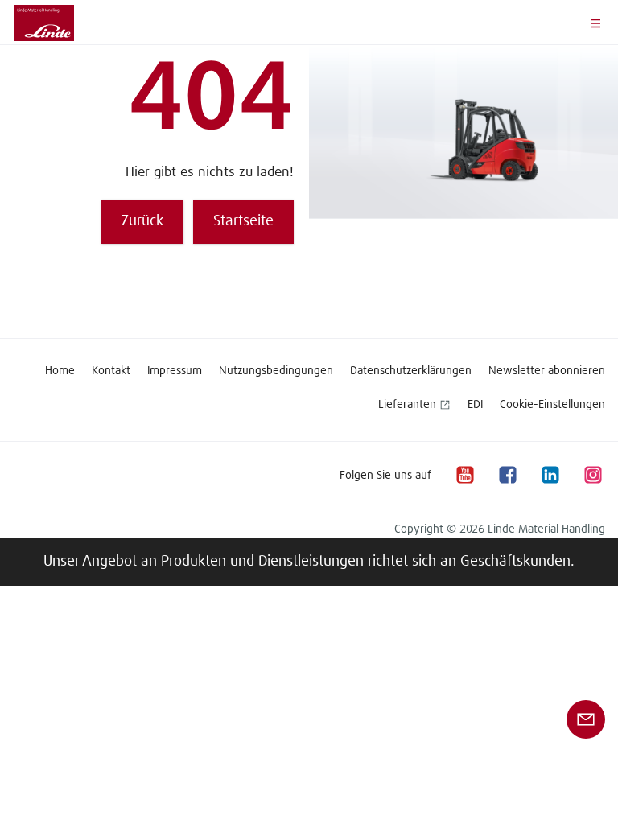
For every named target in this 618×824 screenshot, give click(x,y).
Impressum (174, 371)
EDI (475, 404)
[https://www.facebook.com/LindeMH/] (507, 475)
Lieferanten (407, 404)
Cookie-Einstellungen (552, 404)
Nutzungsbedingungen (276, 371)
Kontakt (111, 371)
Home (60, 371)
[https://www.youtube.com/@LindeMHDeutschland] (464, 475)
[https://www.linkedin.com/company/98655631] (549, 475)
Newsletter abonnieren (546, 371)
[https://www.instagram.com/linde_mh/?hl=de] (592, 475)
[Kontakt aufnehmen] (585, 719)
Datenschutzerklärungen (411, 371)
